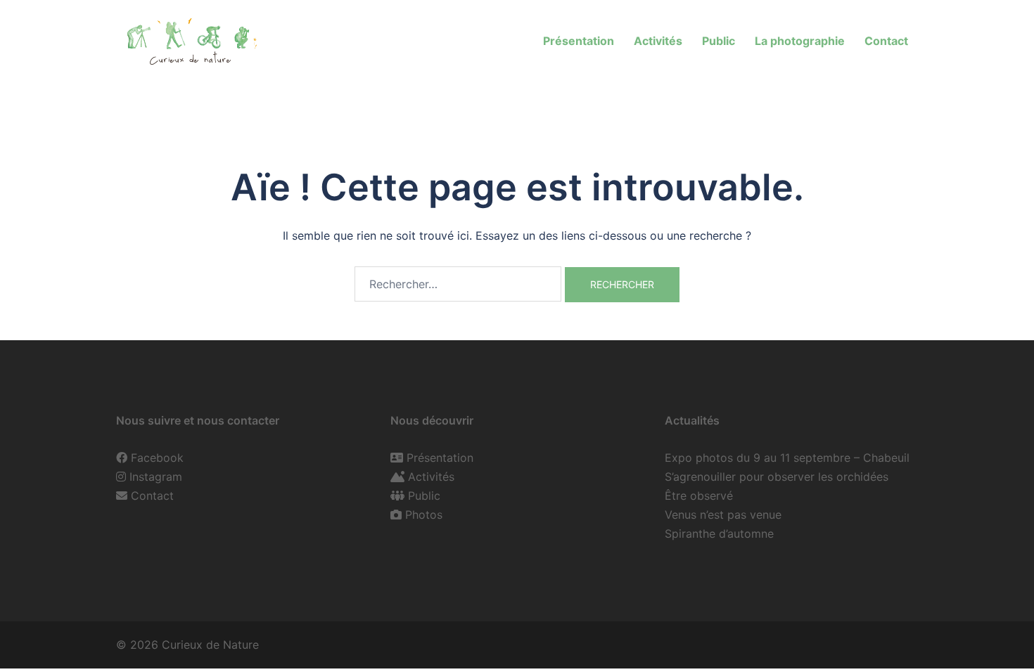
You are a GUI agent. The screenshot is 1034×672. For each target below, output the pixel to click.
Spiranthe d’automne (719, 533)
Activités (658, 41)
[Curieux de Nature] (190, 39)
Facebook (157, 458)
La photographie (800, 41)
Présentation (578, 41)
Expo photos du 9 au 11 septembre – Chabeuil (787, 458)
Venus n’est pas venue (723, 515)
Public (718, 41)
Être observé (699, 496)
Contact (886, 41)
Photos (423, 515)
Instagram (155, 477)
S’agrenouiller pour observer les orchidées (776, 477)
